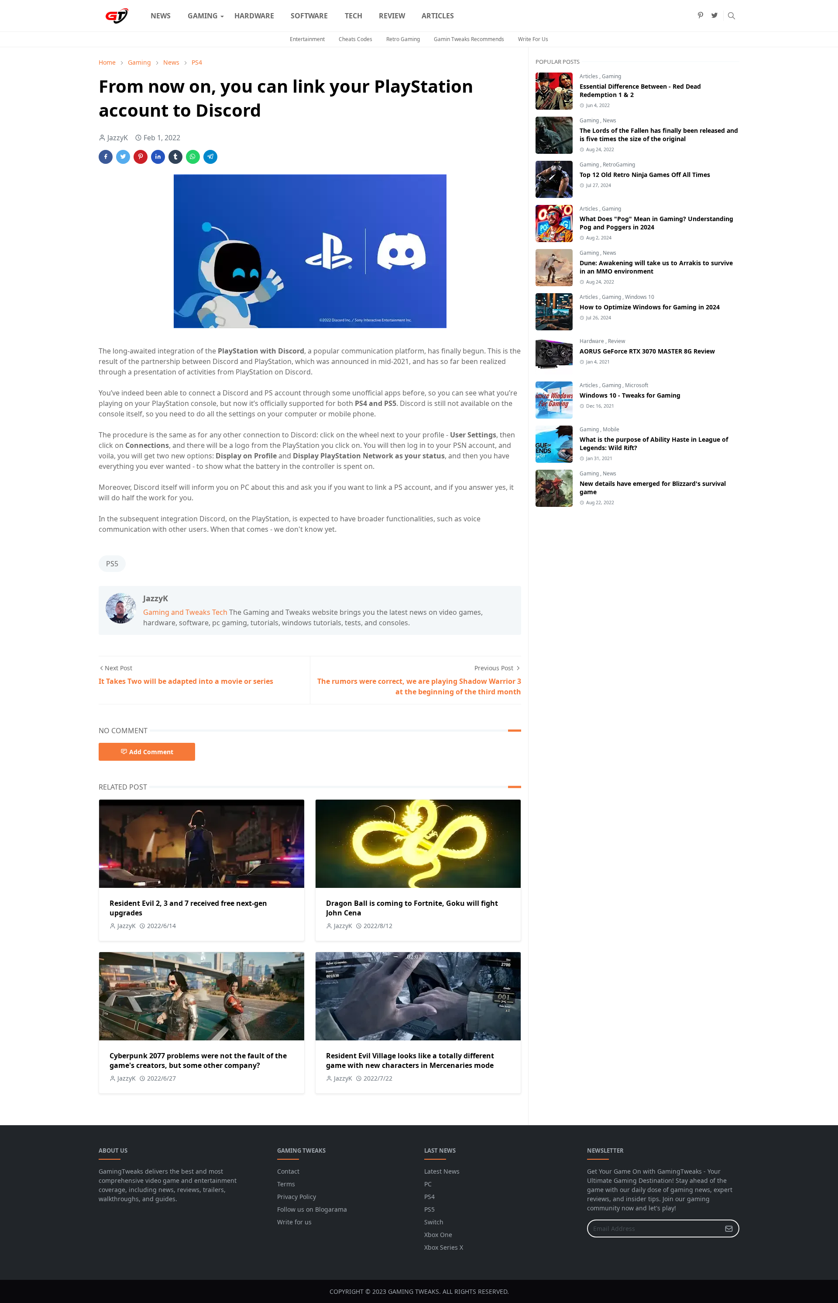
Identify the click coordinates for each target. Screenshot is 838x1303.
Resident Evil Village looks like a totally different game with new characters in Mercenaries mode (410, 1060)
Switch (433, 1222)
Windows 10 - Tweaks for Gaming (630, 395)
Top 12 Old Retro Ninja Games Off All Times (645, 174)
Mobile (611, 429)
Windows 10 (639, 297)
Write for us (294, 1222)
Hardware (592, 341)
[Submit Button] (728, 1228)
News (609, 120)
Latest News (442, 1171)
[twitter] (714, 15)
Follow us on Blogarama (312, 1209)
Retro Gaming (403, 39)
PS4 (429, 1196)
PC (428, 1184)
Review (616, 341)
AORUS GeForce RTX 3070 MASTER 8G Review (647, 351)
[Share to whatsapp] (193, 157)
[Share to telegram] (210, 157)
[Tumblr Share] (175, 157)
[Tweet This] (123, 157)
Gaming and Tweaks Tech (185, 612)
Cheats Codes (355, 39)
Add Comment (151, 752)
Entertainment (307, 39)
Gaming (611, 76)
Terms (286, 1184)
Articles (589, 76)
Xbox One (438, 1234)
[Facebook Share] (106, 157)
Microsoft (636, 385)
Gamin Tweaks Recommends (469, 39)
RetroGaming (619, 164)
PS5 (112, 563)
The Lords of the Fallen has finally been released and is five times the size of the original (659, 134)
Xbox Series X (443, 1247)
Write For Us (533, 39)
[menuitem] (160, 15)
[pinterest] (700, 15)
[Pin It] (141, 157)
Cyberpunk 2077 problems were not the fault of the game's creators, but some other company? (198, 1060)
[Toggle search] (731, 16)
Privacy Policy (296, 1196)
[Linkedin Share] (158, 157)
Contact (288, 1171)
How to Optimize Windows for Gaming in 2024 (650, 307)
